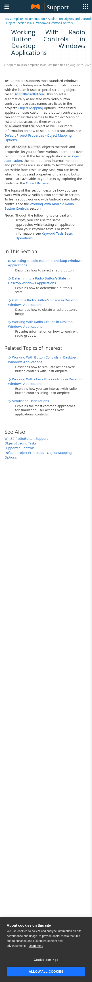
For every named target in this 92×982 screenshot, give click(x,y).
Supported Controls (19, 448)
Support (58, 7)
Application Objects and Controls (70, 19)
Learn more (36, 945)
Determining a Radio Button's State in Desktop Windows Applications (39, 280)
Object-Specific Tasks (20, 23)
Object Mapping (30, 108)
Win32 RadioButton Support (26, 438)
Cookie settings (46, 959)
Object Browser (37, 183)
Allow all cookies (46, 971)
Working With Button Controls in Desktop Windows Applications (42, 359)
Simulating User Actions (30, 400)
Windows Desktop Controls (54, 23)
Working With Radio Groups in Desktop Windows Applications (40, 323)
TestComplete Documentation (24, 19)
